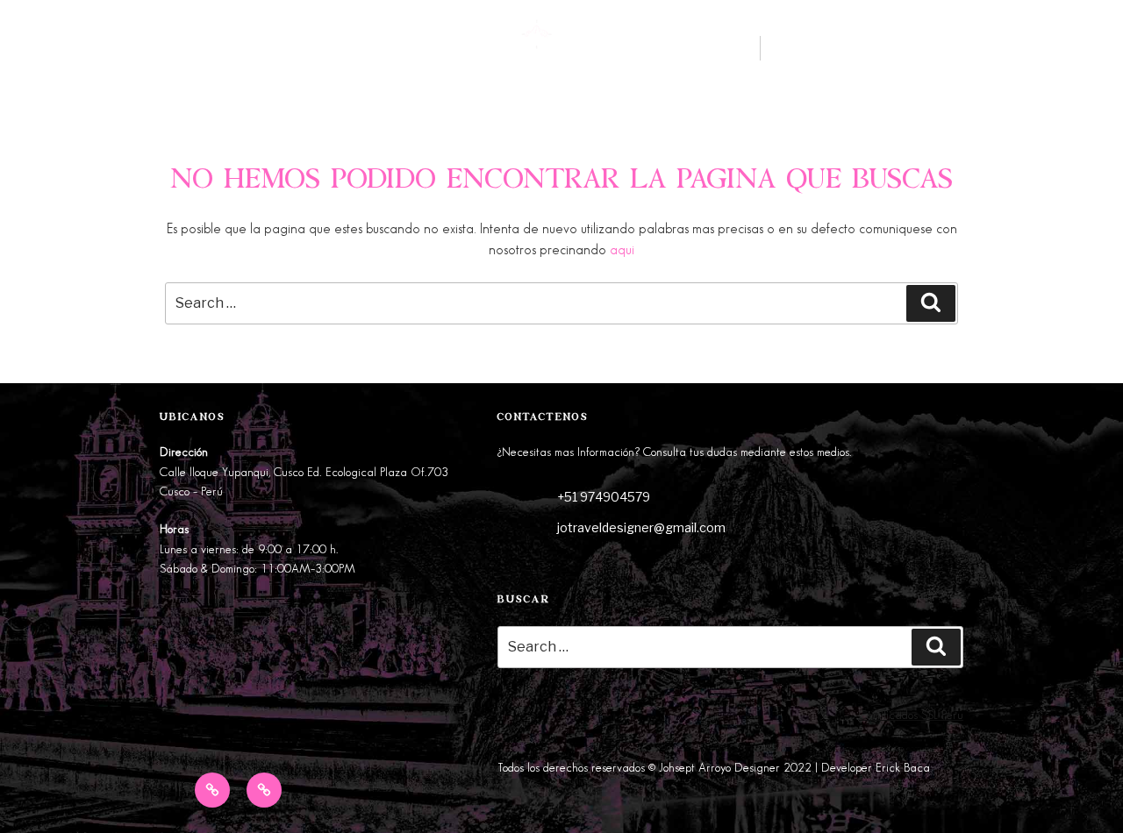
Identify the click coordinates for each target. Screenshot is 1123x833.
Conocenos (164, 54)
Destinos (55, 54)
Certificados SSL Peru (911, 715)
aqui (622, 250)
